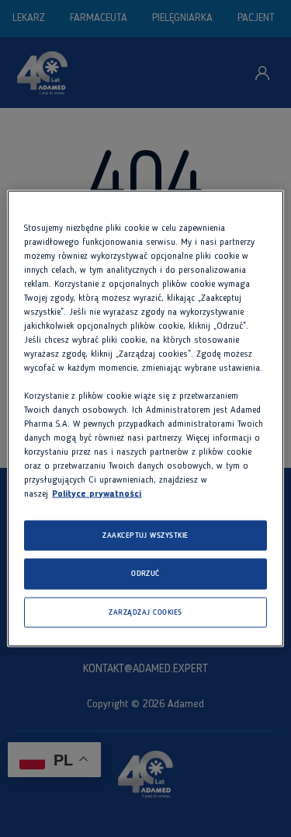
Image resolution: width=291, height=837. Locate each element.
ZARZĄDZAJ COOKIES (145, 612)
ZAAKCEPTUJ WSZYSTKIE (145, 535)
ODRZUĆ (145, 573)
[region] (145, 418)
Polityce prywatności (96, 493)
